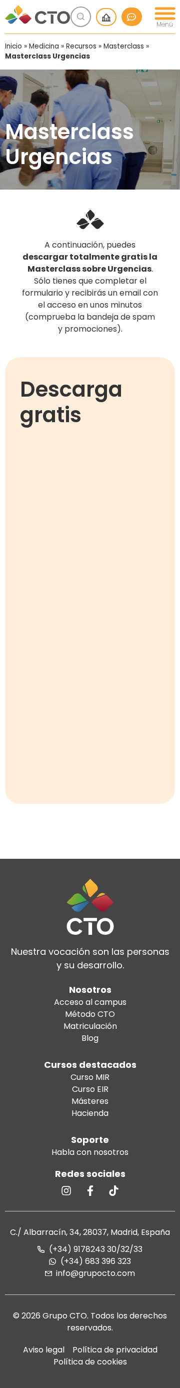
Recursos (81, 46)
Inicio (13, 46)
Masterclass (124, 46)
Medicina (44, 46)
